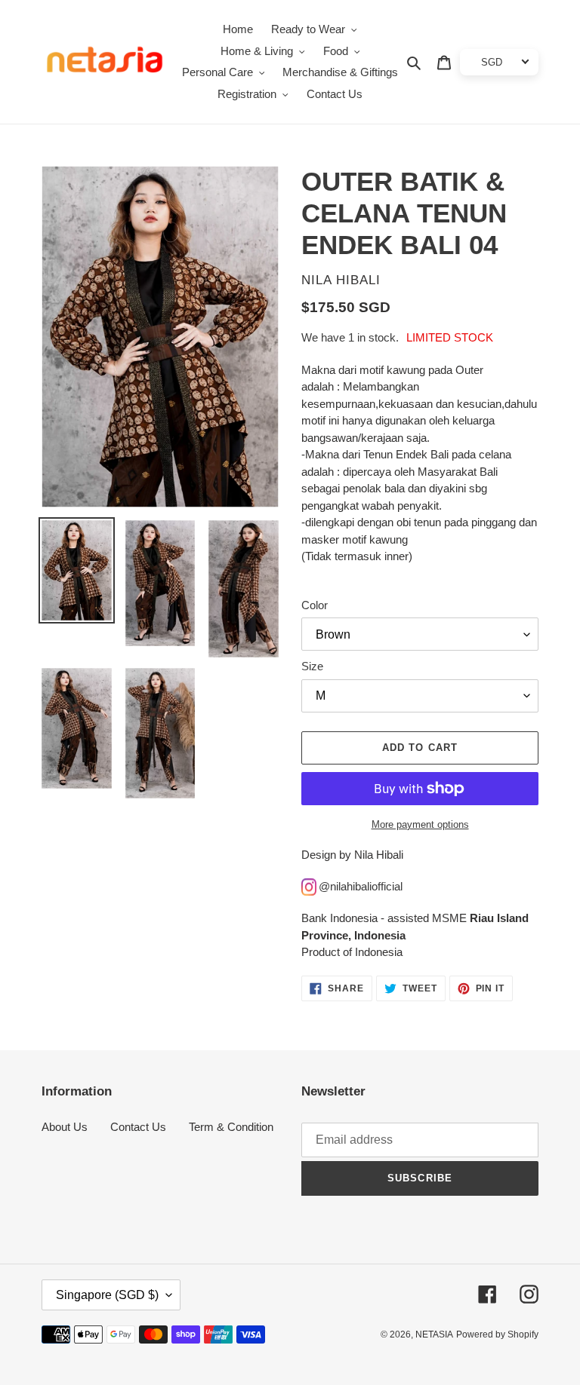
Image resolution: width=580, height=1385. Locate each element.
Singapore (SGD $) (107, 1294)
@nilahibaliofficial (361, 886)
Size (312, 666)
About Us (65, 1126)
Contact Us (138, 1126)
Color (314, 605)
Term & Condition (231, 1126)
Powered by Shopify (497, 1334)
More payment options (420, 824)
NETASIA (434, 1334)
